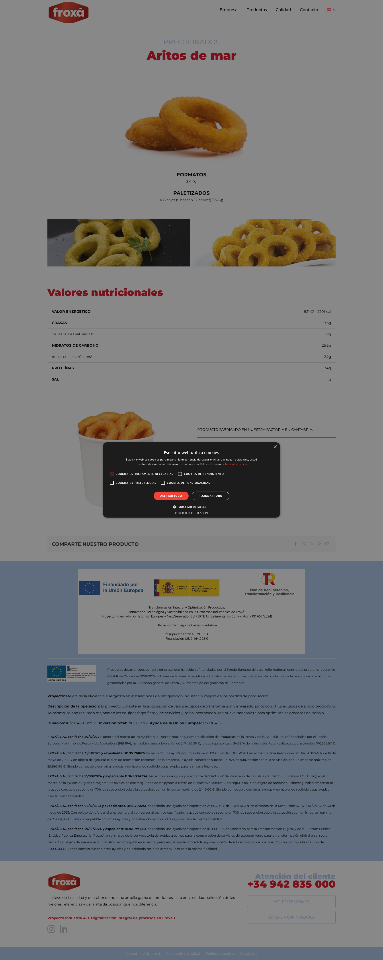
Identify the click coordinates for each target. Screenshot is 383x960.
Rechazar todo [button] (210, 496)
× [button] (275, 447)
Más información (236, 464)
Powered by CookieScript (191, 513)
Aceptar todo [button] (171, 496)
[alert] (191, 480)
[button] (191, 507)
